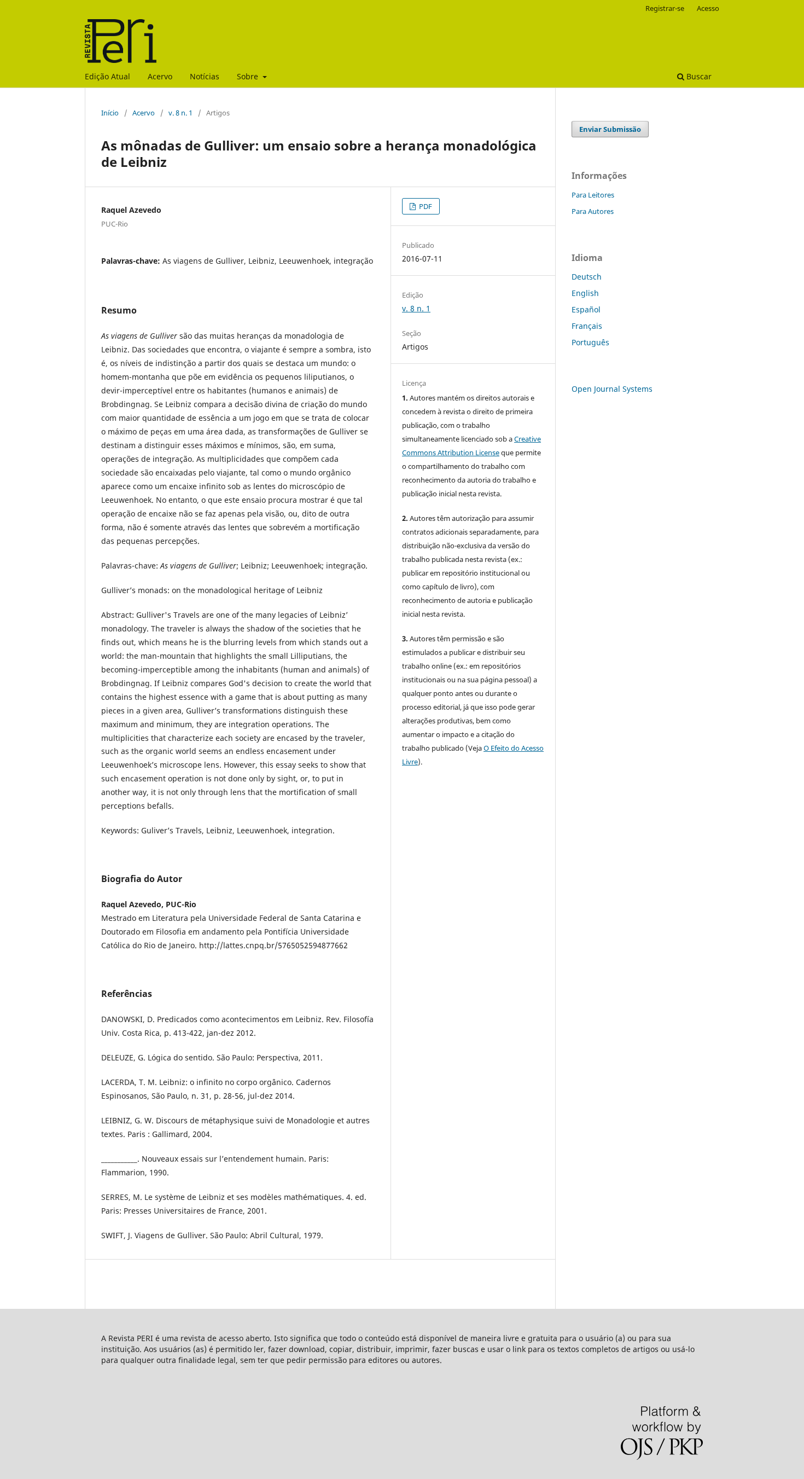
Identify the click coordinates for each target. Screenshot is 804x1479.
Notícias (204, 76)
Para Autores (593, 211)
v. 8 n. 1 (180, 113)
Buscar (698, 76)
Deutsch (587, 276)
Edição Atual (107, 76)
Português (590, 342)
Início (110, 113)
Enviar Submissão (610, 129)
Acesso (708, 8)
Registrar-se (664, 8)
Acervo (160, 76)
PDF (424, 206)
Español (586, 309)
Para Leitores (593, 195)
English (585, 293)
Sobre (248, 76)
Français (587, 326)
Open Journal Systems (612, 389)
